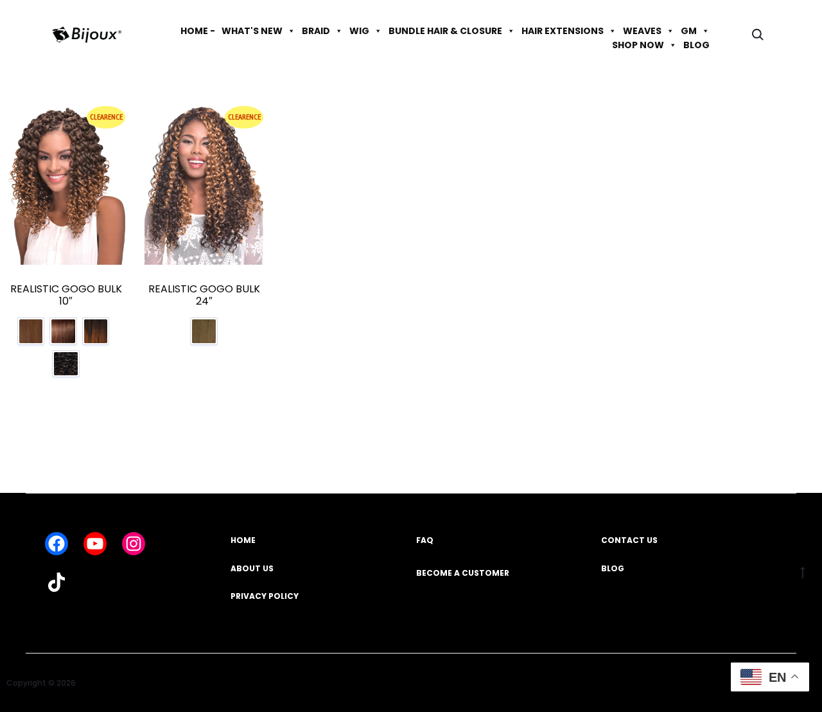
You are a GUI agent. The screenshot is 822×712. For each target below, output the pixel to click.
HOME (243, 540)
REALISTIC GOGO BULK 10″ (66, 294)
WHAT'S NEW (252, 30)
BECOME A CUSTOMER (462, 572)
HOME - (197, 30)
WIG (359, 30)
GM (689, 30)
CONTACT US (629, 540)
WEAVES (642, 30)
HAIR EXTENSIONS (562, 30)
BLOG (696, 45)
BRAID (316, 30)
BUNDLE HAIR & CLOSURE (445, 30)
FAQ (424, 540)
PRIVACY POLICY (265, 596)
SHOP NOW (638, 45)
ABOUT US (252, 568)
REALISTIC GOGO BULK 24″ (204, 294)
